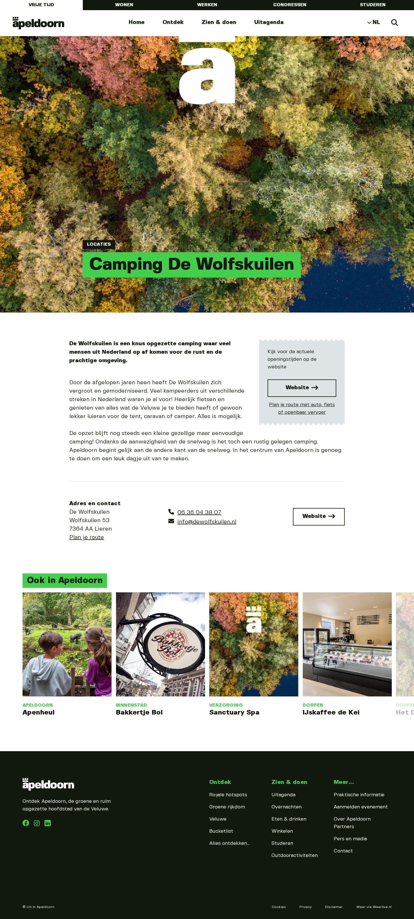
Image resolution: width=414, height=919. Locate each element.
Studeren (373, 5)
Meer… (344, 782)
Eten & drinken (288, 819)
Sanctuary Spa (234, 712)
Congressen (289, 5)
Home (136, 22)
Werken (207, 5)
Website (298, 387)
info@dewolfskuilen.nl (206, 522)
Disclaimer (334, 907)
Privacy (305, 907)
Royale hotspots (228, 794)
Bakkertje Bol (139, 712)
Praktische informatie (359, 794)
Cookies (279, 907)
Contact (343, 851)
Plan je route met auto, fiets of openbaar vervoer (302, 408)
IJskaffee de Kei (331, 712)
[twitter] (47, 824)
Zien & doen (219, 22)
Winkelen (282, 831)
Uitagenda (269, 22)
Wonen (124, 5)
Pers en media (350, 838)
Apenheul (39, 712)
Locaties (99, 244)
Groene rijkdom (227, 807)
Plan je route (86, 537)
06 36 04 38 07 (199, 512)
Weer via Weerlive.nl (373, 907)
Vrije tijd (41, 5)
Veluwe (217, 819)
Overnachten (286, 807)
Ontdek (173, 22)
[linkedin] (37, 824)
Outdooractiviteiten (294, 855)
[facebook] (26, 824)
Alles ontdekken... (229, 843)
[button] (21, 639)
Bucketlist (221, 831)
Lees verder (67, 654)
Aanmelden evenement (361, 807)
